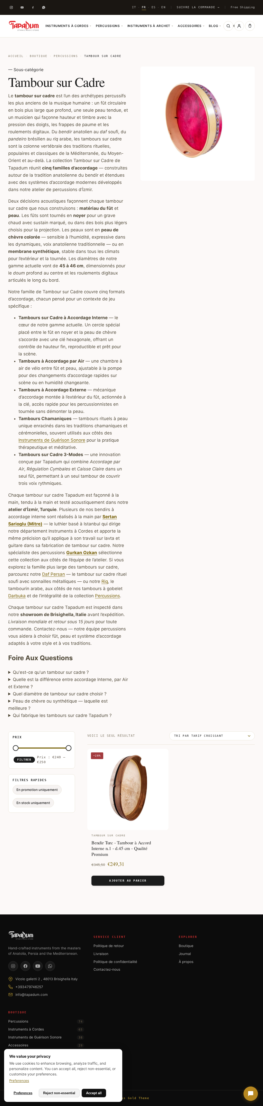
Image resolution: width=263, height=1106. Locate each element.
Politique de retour (108, 946)
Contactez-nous (106, 969)
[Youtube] (22, 7)
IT (134, 7)
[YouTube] (38, 966)
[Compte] (239, 26)
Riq (104, 581)
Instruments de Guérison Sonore (51, 440)
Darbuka (17, 595)
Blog (215, 26)
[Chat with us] (250, 1093)
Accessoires (191, 26)
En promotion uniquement (37, 790)
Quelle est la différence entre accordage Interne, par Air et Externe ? (68, 683)
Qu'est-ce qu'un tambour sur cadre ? (51, 672)
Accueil (16, 56)
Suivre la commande (198, 7)
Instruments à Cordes (68, 26)
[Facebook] (33, 7)
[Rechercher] (228, 26)
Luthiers (234, 26)
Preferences (19, 1081)
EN (163, 7)
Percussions (109, 26)
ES (154, 7)
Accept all (94, 1093)
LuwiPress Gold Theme (128, 1098)
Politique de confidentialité (115, 962)
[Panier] (250, 26)
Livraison (100, 954)
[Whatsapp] (44, 7)
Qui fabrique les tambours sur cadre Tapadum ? (62, 715)
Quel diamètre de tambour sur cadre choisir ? (60, 693)
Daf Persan (53, 574)
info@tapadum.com (31, 994)
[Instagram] (11, 7)
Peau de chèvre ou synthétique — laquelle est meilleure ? (58, 704)
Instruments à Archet (150, 26)
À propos (186, 962)
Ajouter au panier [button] (127, 880)
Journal (185, 954)
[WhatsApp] (50, 966)
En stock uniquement (33, 802)
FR (144, 7)
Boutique (38, 56)
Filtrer (24, 759)
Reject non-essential (59, 1093)
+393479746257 (29, 987)
